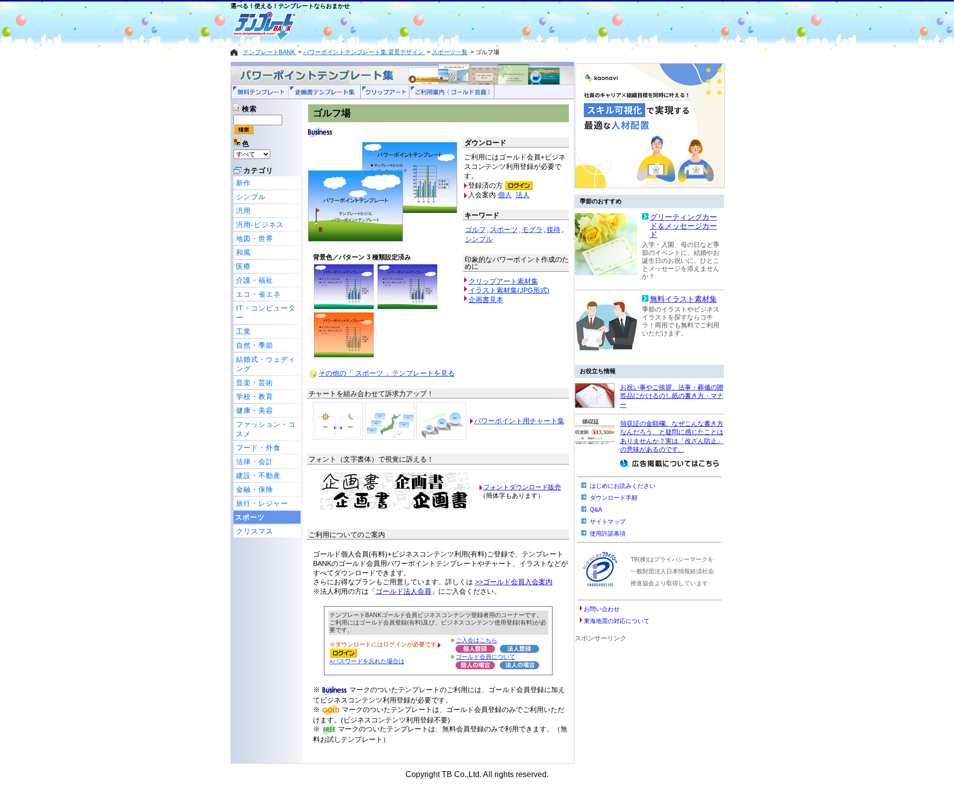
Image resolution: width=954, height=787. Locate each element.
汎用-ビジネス (260, 225)
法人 (523, 195)
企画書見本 (486, 300)
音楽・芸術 (254, 383)
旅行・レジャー (262, 503)
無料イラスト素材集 (683, 299)
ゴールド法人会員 (403, 591)
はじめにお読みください (622, 485)
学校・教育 (254, 396)
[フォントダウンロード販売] (395, 507)
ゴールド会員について (485, 656)
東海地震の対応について (616, 621)
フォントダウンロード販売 (522, 487)
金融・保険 (254, 489)
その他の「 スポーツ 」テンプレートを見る (386, 373)
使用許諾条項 (608, 533)
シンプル (251, 197)
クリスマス (254, 531)
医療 (243, 266)
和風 (243, 252)
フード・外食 (258, 448)
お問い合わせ (602, 609)
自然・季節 (254, 345)
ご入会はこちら (476, 640)
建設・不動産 (258, 475)
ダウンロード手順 (613, 497)
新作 (243, 183)
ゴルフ (475, 230)
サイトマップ (608, 521)
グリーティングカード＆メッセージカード (683, 225)
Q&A (596, 509)
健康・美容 (254, 410)
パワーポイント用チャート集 (519, 421)
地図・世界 (254, 238)
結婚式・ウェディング (266, 364)
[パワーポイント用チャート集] (338, 421)
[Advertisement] (441, 26)
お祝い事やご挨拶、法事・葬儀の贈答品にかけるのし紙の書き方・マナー (671, 396)
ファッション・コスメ (266, 429)
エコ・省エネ (258, 294)
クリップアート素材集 (503, 281)
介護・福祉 (254, 280)
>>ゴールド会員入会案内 (514, 582)
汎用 (243, 211)
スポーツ (250, 517)
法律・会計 (254, 462)
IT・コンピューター (266, 312)
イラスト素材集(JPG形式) (509, 290)
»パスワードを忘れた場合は (366, 661)
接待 (553, 230)
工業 (243, 331)
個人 (505, 195)
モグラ (532, 230)
